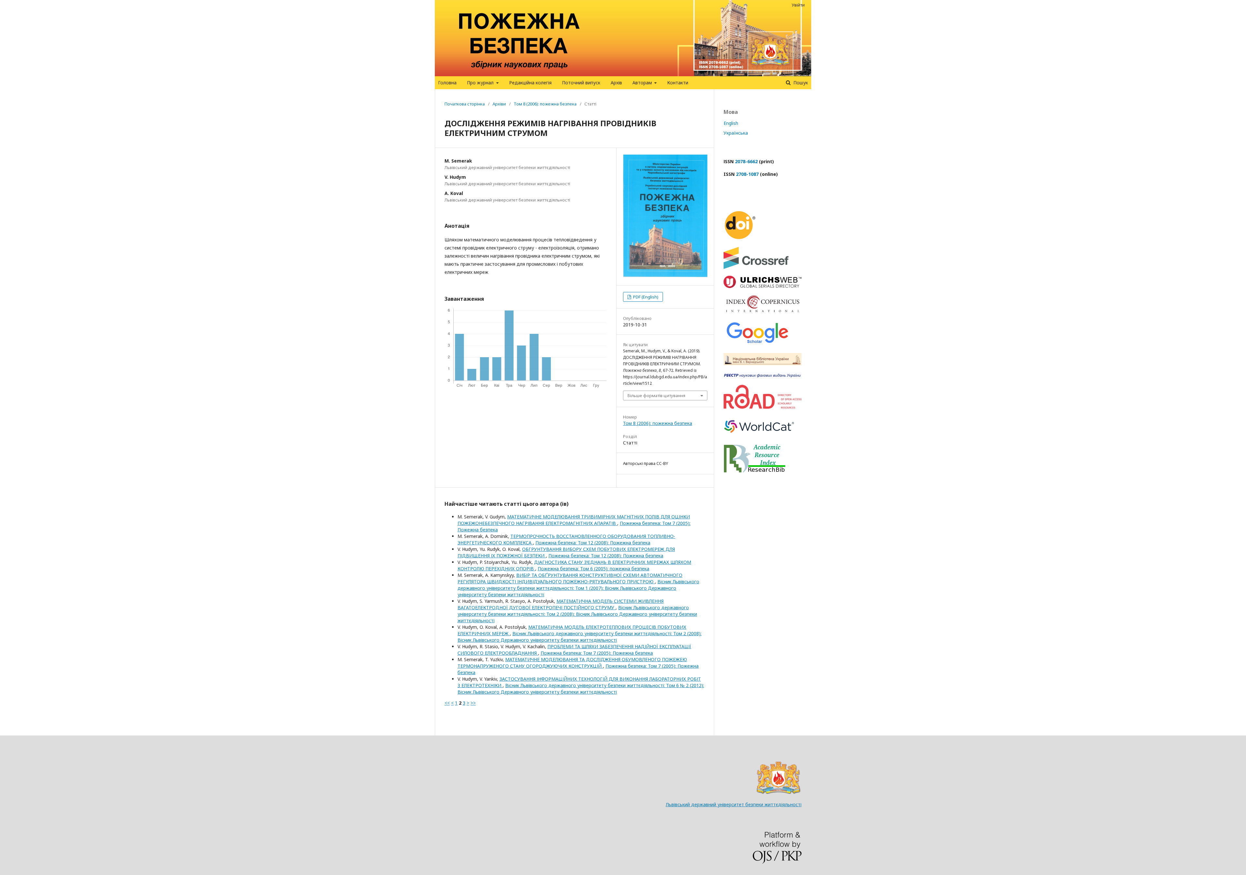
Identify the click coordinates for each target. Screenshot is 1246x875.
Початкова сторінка (465, 104)
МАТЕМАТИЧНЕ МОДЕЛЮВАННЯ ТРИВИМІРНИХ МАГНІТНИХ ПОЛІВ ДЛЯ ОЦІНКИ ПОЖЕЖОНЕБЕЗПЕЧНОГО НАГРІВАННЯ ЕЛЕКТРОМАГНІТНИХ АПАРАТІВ (574, 520)
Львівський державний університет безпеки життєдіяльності (733, 804)
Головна (447, 82)
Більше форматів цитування (656, 395)
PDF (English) (645, 297)
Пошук (800, 82)
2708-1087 (747, 174)
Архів (616, 82)
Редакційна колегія (530, 82)
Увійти (798, 5)
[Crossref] (756, 267)
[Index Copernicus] (762, 311)
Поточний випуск (581, 82)
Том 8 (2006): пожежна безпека (545, 104)
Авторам (642, 82)
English (731, 123)
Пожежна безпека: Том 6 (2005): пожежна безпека (593, 568)
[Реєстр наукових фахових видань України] (762, 376)
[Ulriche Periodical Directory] (762, 286)
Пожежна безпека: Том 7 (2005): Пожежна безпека (597, 653)
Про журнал (481, 82)
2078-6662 (746, 161)
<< (447, 703)
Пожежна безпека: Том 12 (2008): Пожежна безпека (592, 543)
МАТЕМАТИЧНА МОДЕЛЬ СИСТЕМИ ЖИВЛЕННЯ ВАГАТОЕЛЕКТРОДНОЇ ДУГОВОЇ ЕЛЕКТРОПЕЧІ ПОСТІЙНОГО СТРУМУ (561, 604)
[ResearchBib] (754, 471)
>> (473, 703)
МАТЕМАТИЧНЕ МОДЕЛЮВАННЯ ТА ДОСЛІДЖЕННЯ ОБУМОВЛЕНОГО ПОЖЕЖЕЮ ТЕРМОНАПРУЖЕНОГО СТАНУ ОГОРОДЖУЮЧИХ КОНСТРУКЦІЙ (572, 662)
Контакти (677, 82)
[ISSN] (762, 407)
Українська (736, 133)
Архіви (499, 104)
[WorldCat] (759, 436)
